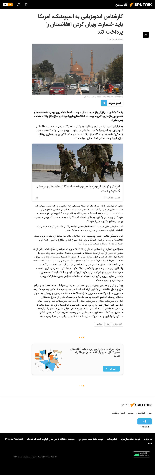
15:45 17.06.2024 (114, 40)
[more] (37, 198)
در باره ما (148, 439)
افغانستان (118, 324)
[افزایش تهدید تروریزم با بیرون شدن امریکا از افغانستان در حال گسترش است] (77, 163)
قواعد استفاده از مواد (130, 439)
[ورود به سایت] (26, 5)
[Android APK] (141, 455)
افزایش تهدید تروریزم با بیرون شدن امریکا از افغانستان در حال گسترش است (78, 189)
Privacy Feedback (14, 439)
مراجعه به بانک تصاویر (93, 97)
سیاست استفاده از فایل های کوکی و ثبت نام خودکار (51, 439)
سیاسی (99, 324)
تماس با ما (112, 439)
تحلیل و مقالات (118, 413)
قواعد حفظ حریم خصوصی (91, 439)
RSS (150, 443)
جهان (108, 324)
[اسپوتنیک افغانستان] (141, 7)
